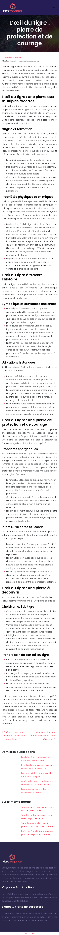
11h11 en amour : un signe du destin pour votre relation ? (14, 736)
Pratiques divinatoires (13, 57)
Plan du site (29, 933)
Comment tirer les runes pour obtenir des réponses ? (43, 736)
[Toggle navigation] (53, 7)
